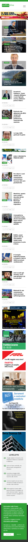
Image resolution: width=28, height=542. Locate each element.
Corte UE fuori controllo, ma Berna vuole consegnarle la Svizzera (14, 467)
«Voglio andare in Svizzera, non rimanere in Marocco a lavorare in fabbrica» (15, 459)
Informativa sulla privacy (11, 521)
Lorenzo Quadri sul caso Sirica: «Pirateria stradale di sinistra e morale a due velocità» (15, 482)
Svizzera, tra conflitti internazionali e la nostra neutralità (11, 31)
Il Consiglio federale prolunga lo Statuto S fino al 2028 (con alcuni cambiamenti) (20, 258)
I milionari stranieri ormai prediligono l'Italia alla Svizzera (13, 81)
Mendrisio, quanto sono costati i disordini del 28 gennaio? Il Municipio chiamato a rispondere (19, 199)
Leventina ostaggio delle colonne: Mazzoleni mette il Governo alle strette (14, 474)
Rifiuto (19, 534)
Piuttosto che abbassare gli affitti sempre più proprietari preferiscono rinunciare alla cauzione (20, 117)
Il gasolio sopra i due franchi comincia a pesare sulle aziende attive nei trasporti (13, 48)
